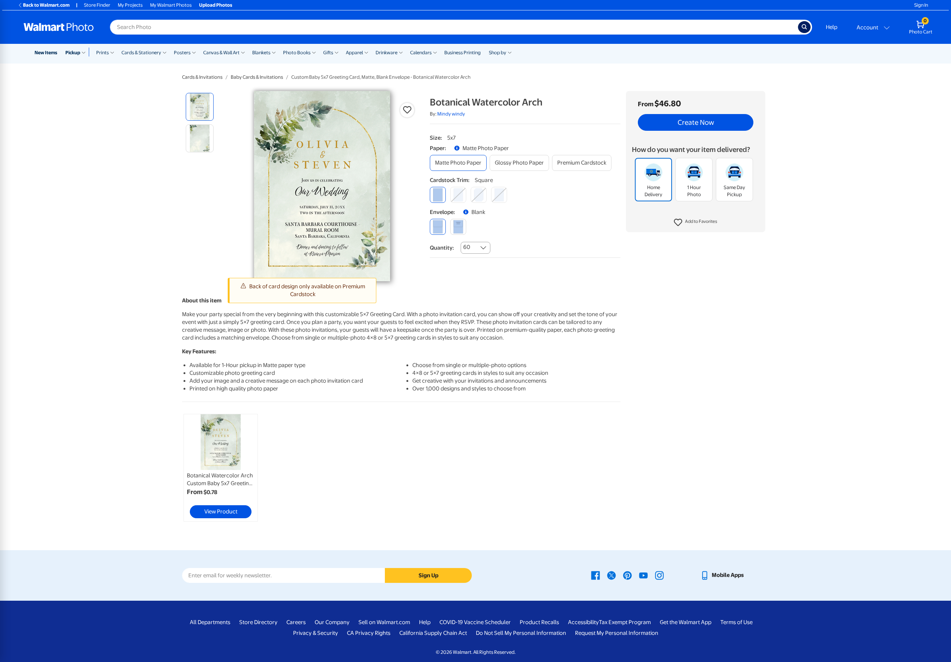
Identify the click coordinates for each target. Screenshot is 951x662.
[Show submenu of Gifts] (336, 52)
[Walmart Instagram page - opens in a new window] (659, 575)
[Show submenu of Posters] (194, 52)
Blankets (261, 52)
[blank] (438, 227)
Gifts (328, 52)
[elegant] (479, 195)
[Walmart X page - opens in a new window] (611, 575)
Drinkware (386, 52)
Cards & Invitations (202, 77)
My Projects (130, 5)
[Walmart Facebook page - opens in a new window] (595, 575)
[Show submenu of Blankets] (274, 52)
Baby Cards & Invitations (257, 77)
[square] (438, 195)
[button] (695, 223)
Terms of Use (736, 622)
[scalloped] (499, 195)
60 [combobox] (466, 247)
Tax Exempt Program (625, 622)
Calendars (421, 52)
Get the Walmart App (685, 622)
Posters (182, 52)
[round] (458, 195)
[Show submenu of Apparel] (366, 52)
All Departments (210, 622)
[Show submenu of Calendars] (435, 52)
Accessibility (583, 622)
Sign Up (428, 575)
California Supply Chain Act (433, 633)
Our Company (332, 622)
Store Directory (258, 622)
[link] (220, 467)
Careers (296, 622)
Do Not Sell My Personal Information (521, 633)
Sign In (921, 5)
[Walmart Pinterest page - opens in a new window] (627, 575)
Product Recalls (539, 622)
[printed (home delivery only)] (458, 227)
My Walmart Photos (171, 5)
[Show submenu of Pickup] (85, 52)
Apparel (354, 52)
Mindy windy (451, 114)
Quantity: (442, 247)
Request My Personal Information (616, 633)
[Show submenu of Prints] (112, 52)
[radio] (200, 107)
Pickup (72, 52)
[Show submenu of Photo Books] (314, 52)
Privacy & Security (315, 633)
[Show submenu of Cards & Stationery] (164, 52)
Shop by (497, 52)
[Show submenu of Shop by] (509, 52)
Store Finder (97, 5)
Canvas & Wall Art (221, 52)
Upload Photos (215, 5)
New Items (46, 52)
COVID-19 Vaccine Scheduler (475, 622)
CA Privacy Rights (368, 633)
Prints (102, 52)
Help (831, 27)
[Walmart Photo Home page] (59, 27)
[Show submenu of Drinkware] (401, 52)
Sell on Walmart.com (384, 622)
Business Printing (462, 52)
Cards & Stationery (141, 52)
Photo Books (297, 52)
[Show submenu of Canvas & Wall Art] (243, 52)
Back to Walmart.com (46, 5)
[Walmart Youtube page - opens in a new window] (643, 575)
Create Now (696, 123)
